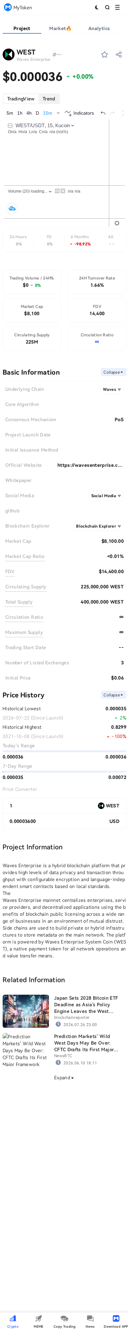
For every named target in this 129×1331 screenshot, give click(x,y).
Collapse (112, 372)
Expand (62, 1077)
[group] (31, 98)
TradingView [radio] (21, 98)
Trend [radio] (49, 98)
